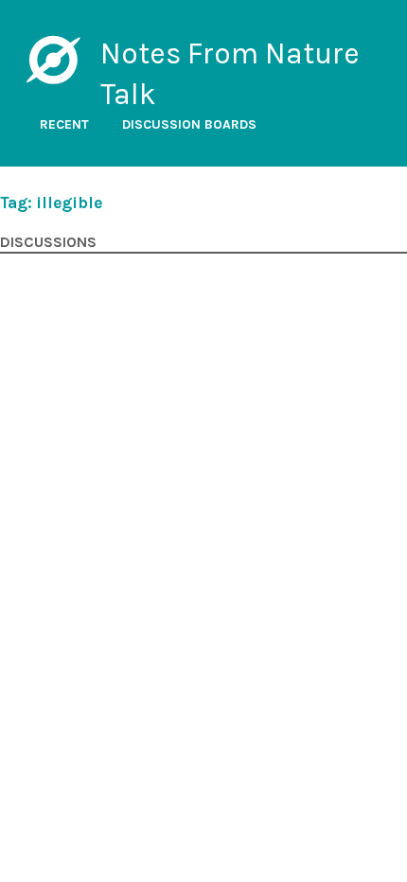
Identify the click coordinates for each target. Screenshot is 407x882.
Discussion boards (189, 124)
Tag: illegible (51, 202)
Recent (64, 124)
